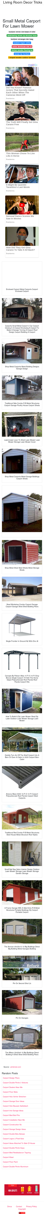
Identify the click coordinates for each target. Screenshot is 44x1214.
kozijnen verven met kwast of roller (22, 32)
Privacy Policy (31, 1206)
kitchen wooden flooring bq (22, 50)
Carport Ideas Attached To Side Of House (19, 1143)
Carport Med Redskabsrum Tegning (17, 1152)
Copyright (22, 1209)
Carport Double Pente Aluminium (15, 1166)
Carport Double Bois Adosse (14, 1134)
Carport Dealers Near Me (12, 1087)
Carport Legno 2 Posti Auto (13, 1138)
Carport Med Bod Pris (11, 1115)
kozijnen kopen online (22, 43)
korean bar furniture (22, 54)
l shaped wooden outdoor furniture (22, 57)
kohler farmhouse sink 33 (22, 46)
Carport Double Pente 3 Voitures (15, 1082)
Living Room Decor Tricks (22, 2)
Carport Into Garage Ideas (13, 1110)
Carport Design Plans (11, 1078)
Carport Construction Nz (12, 1124)
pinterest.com (16, 1067)
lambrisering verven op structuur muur (22, 35)
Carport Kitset (8, 1157)
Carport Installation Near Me (14, 1120)
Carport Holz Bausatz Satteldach (15, 1106)
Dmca (9, 1206)
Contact (19, 1206)
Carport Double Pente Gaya (13, 1148)
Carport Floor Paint (10, 1162)
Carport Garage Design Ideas (14, 1129)
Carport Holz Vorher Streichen (14, 1096)
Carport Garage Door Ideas (13, 1101)
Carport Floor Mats (10, 1092)
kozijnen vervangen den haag (22, 39)
